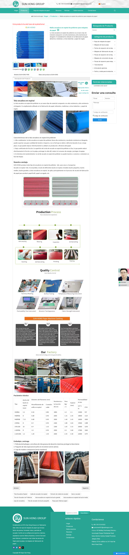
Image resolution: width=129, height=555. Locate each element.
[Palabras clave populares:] (114, 10)
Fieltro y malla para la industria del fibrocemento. (105, 71)
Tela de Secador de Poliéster (23, 497)
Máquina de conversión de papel (104, 58)
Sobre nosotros (71, 529)
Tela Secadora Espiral (20, 494)
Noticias (68, 535)
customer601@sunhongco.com (82, 4)
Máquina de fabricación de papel (104, 51)
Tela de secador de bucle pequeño (38, 501)
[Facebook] (14, 547)
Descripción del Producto (22, 79)
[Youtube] (20, 547)
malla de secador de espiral (38, 494)
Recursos (69, 532)
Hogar (68, 523)
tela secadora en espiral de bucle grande (47, 497)
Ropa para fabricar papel (59, 501)
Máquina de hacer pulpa (101, 45)
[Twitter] (23, 547)
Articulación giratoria (100, 68)
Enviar (100, 120)
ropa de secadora (19, 501)
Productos (69, 526)
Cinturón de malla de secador (59, 494)
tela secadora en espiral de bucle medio (75, 497)
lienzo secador (75, 494)
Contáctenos (70, 537)
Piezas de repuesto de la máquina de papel (105, 55)
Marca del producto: (45, 74)
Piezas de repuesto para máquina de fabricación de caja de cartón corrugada (105, 61)
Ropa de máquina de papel (102, 41)
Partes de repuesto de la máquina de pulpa (105, 48)
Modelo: (16, 74)
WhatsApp (123, 282)
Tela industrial (98, 65)
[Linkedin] (17, 547)
